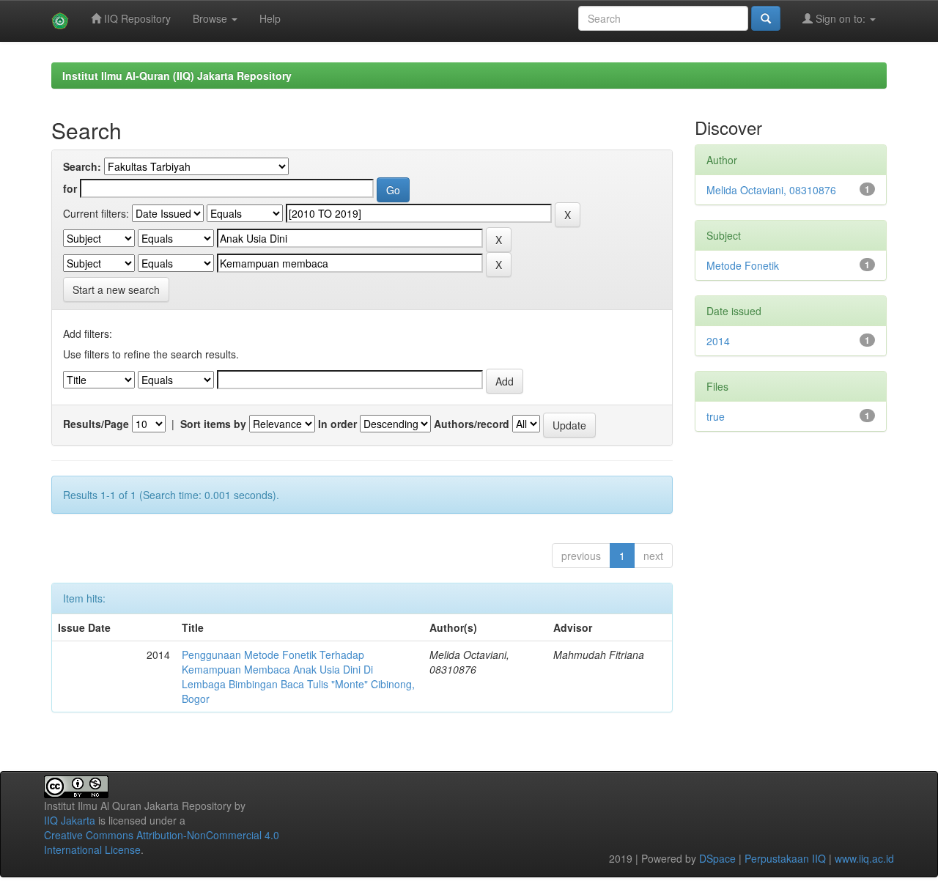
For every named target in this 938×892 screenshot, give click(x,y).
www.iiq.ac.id (864, 858)
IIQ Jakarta (69, 820)
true (715, 416)
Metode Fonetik (742, 265)
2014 (718, 340)
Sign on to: (840, 18)
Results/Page (96, 423)
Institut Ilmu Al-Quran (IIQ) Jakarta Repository (177, 75)
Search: (82, 166)
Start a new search (116, 289)
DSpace (717, 858)
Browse (211, 18)
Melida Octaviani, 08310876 (771, 190)
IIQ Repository (136, 18)
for (70, 188)
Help (270, 18)
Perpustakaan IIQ (785, 858)
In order (337, 423)
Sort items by (213, 423)
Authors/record (471, 423)
